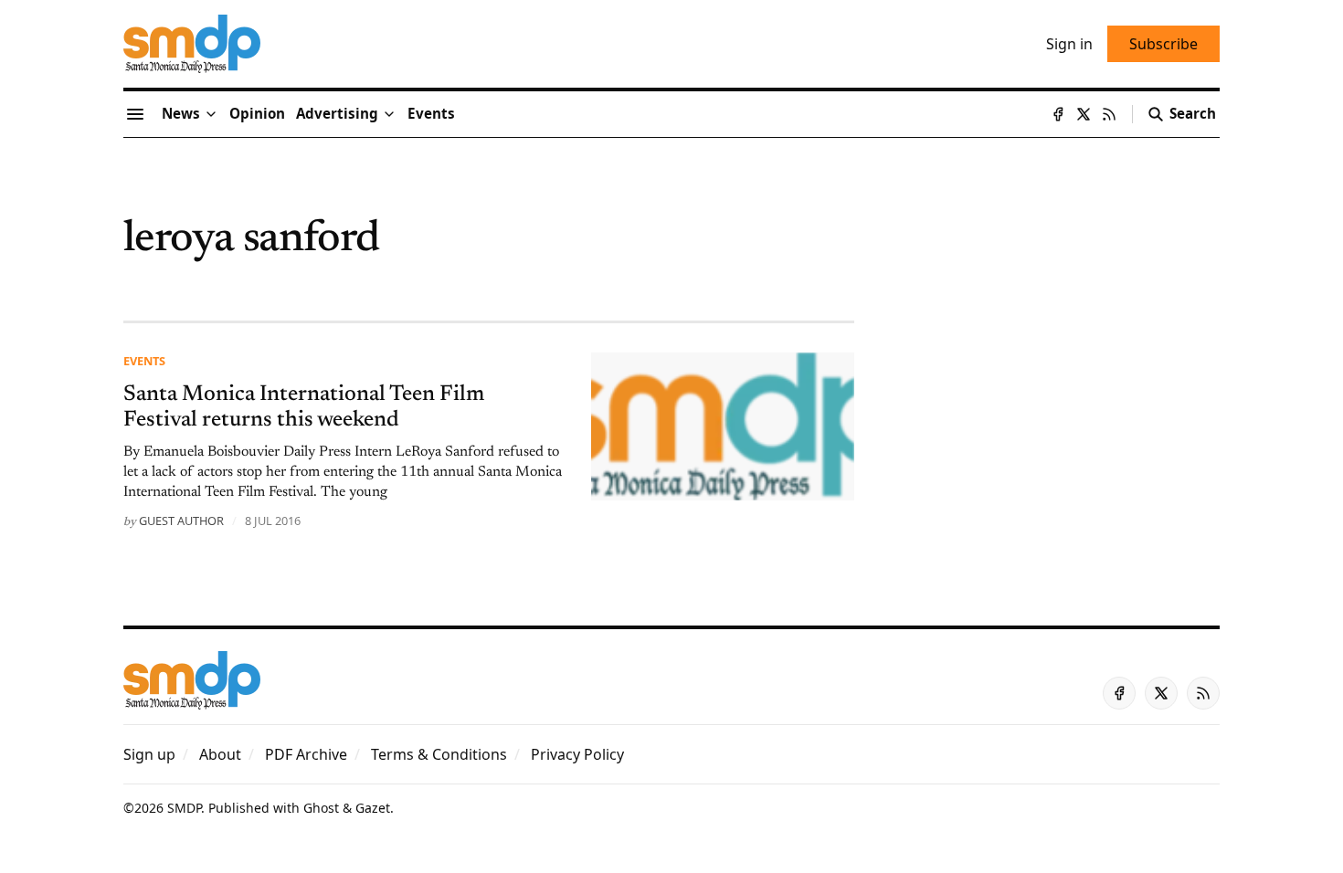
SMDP (184, 807)
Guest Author (181, 520)
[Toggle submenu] (211, 114)
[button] (337, 114)
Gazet (372, 807)
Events (144, 360)
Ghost (321, 807)
